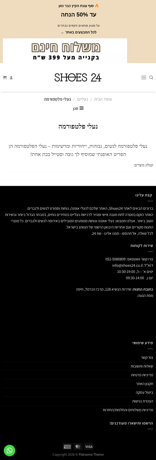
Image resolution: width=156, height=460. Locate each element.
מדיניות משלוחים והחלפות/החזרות (128, 409)
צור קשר (147, 357)
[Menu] (144, 77)
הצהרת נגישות (142, 401)
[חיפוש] (151, 77)
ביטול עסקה (144, 392)
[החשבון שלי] (11, 77)
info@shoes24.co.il (127, 265)
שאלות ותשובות (142, 366)
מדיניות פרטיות (142, 374)
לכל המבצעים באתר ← (78, 32)
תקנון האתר (144, 383)
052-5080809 (115, 259)
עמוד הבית (103, 99)
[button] (9, 450)
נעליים (82, 99)
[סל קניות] (5, 77)
